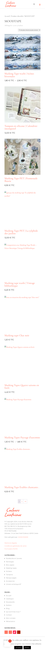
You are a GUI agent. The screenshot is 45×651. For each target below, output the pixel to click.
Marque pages (11, 578)
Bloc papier (10, 565)
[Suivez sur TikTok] (14, 632)
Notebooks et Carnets (14, 558)
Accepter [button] (18, 647)
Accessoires (10, 581)
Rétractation (10, 621)
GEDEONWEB (23, 537)
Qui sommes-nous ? (13, 612)
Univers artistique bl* (13, 584)
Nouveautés (10, 602)
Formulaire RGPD (11, 549)
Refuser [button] (27, 647)
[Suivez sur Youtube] (18, 632)
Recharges (10, 562)
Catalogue (10, 599)
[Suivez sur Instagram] (10, 632)
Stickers (9, 571)
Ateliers (9, 605)
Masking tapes (11, 568)
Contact (9, 615)
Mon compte (10, 618)
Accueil (7, 16)
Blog (8, 608)
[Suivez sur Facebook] (6, 632)
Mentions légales (10, 543)
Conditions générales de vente (15, 546)
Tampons (9, 575)
